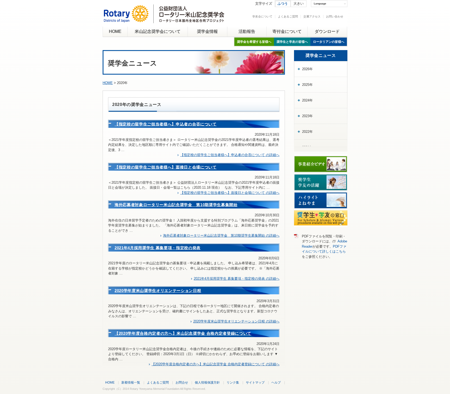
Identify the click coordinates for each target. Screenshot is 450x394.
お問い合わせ (334, 16)
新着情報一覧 (130, 382)
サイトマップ (255, 382)
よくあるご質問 (288, 16)
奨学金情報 (207, 31)
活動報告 (247, 31)
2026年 (307, 69)
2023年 (307, 116)
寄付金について (287, 31)
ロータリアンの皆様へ (328, 42)
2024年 (307, 100)
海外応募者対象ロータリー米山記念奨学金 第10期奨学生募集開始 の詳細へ (221, 235)
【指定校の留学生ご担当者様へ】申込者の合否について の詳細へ (229, 155)
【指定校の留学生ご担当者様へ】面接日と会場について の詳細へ (229, 193)
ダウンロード (327, 31)
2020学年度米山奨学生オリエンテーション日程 (158, 290)
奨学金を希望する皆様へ (254, 42)
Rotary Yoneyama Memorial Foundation (154, 388)
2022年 (307, 132)
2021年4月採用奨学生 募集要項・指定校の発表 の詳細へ (236, 278)
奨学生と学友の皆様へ (292, 42)
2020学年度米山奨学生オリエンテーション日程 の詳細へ (236, 321)
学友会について (262, 16)
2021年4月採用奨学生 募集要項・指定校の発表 (158, 248)
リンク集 (233, 382)
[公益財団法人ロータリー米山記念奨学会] (164, 19)
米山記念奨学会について (157, 31)
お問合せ (182, 382)
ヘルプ (276, 382)
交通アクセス (312, 16)
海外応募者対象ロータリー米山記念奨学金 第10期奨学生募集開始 (176, 204)
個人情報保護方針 (207, 382)
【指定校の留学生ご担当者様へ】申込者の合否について (166, 124)
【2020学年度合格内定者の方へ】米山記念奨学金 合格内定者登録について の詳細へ (215, 364)
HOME (115, 31)
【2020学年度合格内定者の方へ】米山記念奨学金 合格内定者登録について (183, 333)
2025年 (307, 85)
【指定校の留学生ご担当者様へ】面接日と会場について (166, 167)
